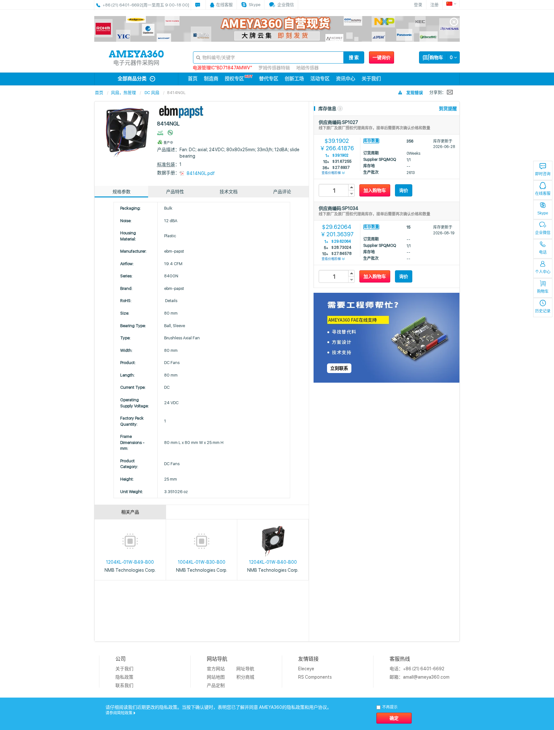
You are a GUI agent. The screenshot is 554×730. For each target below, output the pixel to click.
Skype (542, 213)
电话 (543, 252)
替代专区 (268, 79)
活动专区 (320, 79)
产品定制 (216, 685)
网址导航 (245, 668)
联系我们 (124, 685)
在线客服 (542, 193)
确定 (394, 718)
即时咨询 (542, 174)
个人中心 (542, 272)
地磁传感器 (307, 67)
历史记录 (542, 311)
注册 (434, 4)
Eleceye (306, 668)
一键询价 (381, 57)
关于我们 (371, 79)
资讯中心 (345, 79)
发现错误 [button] (414, 92)
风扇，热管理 (123, 92)
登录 (418, 4)
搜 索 (354, 57)
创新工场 (294, 79)
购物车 (543, 291)
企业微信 (542, 232)
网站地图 (216, 677)
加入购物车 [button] (375, 190)
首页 (192, 79)
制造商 (211, 79)
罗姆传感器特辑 (274, 67)
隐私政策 (124, 677)
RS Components (315, 677)
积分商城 (245, 677)
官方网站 (216, 668)
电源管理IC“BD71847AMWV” (222, 67)
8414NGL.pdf (201, 173)
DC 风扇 (152, 92)
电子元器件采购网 (136, 62)
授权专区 (234, 79)
